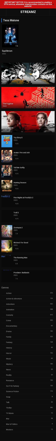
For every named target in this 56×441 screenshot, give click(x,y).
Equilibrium (7, 51)
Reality (8, 375)
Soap (8, 397)
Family (8, 337)
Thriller (9, 408)
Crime (8, 320)
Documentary (11, 326)
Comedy (9, 315)
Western (9, 430)
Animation (10, 310)
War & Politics (11, 424)
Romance (10, 380)
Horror (9, 353)
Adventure (10, 304)
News (8, 370)
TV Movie (10, 413)
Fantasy (9, 342)
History (9, 348)
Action (8, 293)
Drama (8, 331)
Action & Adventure (14, 299)
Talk (7, 402)
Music (8, 359)
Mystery (9, 364)
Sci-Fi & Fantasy (12, 386)
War (7, 419)
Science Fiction (12, 391)
